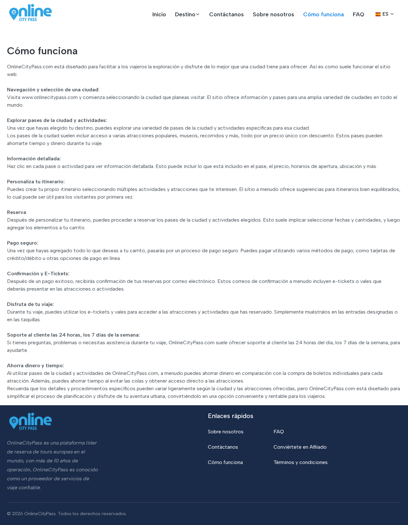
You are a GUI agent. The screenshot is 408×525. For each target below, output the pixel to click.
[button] (187, 14)
